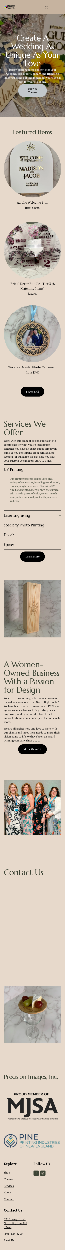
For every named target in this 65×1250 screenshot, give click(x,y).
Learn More (33, 556)
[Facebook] (36, 1173)
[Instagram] (43, 1173)
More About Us (33, 749)
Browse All (32, 391)
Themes (8, 1179)
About (7, 1192)
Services (9, 1186)
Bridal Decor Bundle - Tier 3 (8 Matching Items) (32, 286)
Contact (9, 1199)
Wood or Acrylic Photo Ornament (32, 367)
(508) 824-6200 (13, 1233)
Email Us (9, 1240)
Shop (7, 1172)
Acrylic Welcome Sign (32, 202)
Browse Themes (32, 90)
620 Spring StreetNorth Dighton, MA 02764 (15, 1223)
